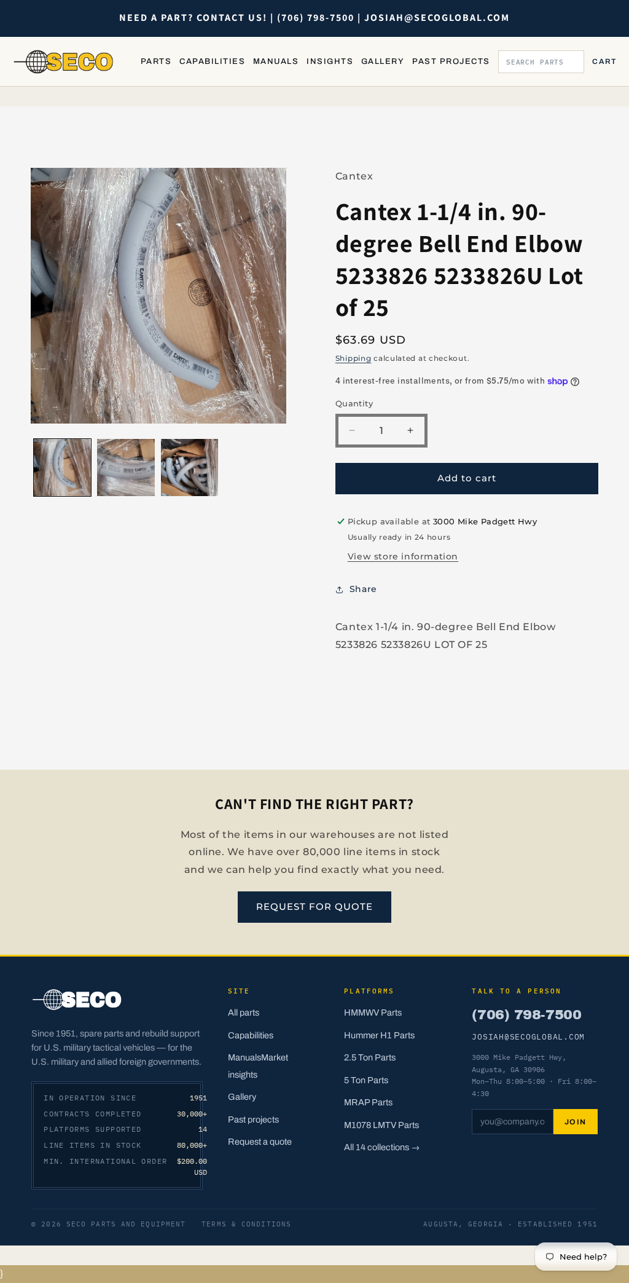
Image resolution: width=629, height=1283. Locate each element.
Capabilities (212, 61)
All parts (243, 1012)
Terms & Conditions (246, 1224)
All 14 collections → (382, 1147)
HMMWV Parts (373, 1012)
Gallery (382, 61)
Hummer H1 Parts (379, 1035)
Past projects (253, 1119)
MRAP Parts (368, 1102)
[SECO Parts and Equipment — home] (63, 62)
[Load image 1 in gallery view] (62, 467)
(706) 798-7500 (526, 1014)
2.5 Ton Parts (370, 1057)
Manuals (276, 61)
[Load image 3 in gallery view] (189, 467)
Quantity (354, 403)
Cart (604, 61)
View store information (403, 556)
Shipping (353, 358)
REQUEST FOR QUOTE (314, 906)
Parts (156, 61)
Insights (330, 61)
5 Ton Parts (366, 1080)
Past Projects (451, 61)
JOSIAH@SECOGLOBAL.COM (528, 1036)
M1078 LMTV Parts (381, 1125)
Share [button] (363, 588)
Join (576, 1122)
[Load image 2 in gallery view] (125, 467)
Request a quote (260, 1142)
